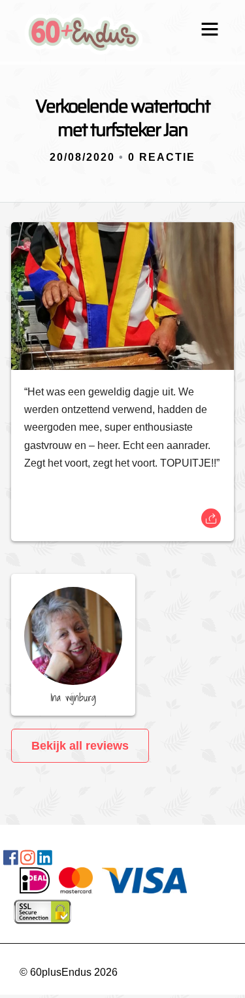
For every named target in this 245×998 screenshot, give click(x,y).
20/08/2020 (82, 157)
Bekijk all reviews (80, 745)
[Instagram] (27, 860)
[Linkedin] (44, 860)
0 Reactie (161, 157)
